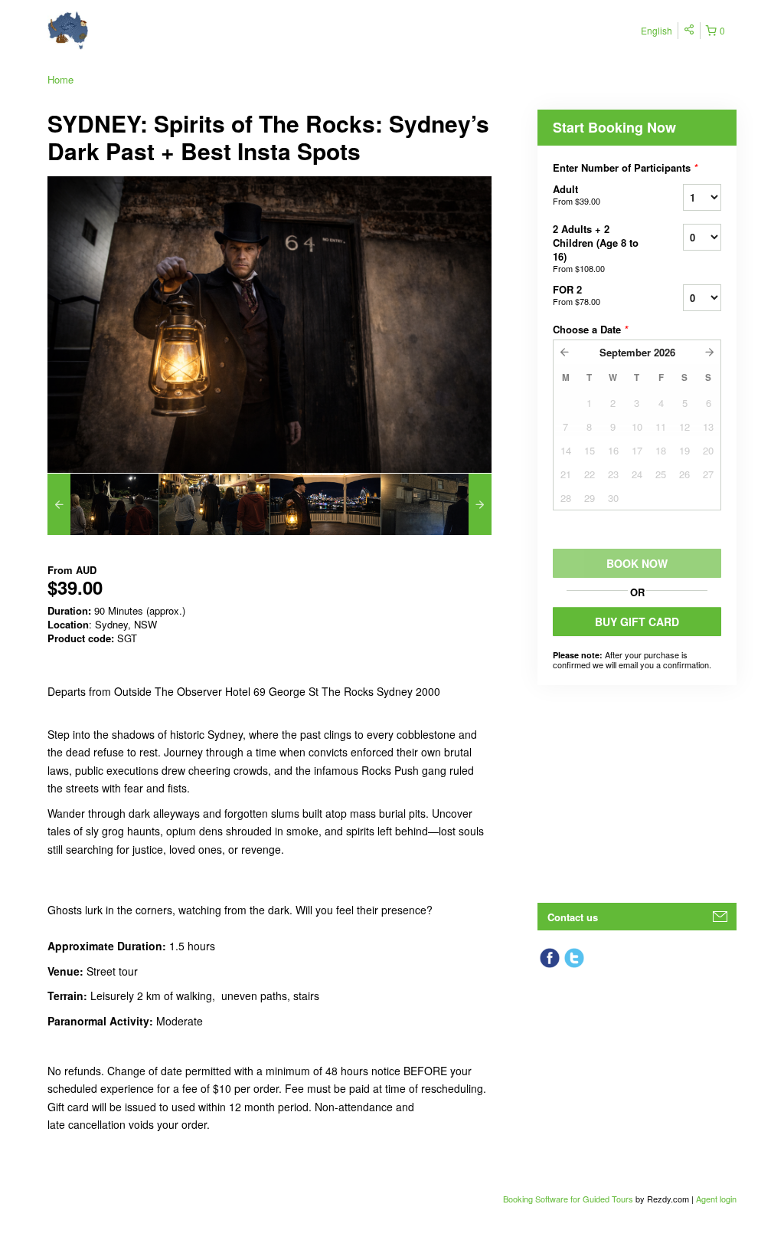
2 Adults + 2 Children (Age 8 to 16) (596, 247)
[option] (102, 504)
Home (60, 79)
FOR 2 (576, 294)
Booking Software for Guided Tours (569, 1198)
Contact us (572, 917)
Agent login (716, 1198)
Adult (576, 194)
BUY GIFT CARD (637, 621)
